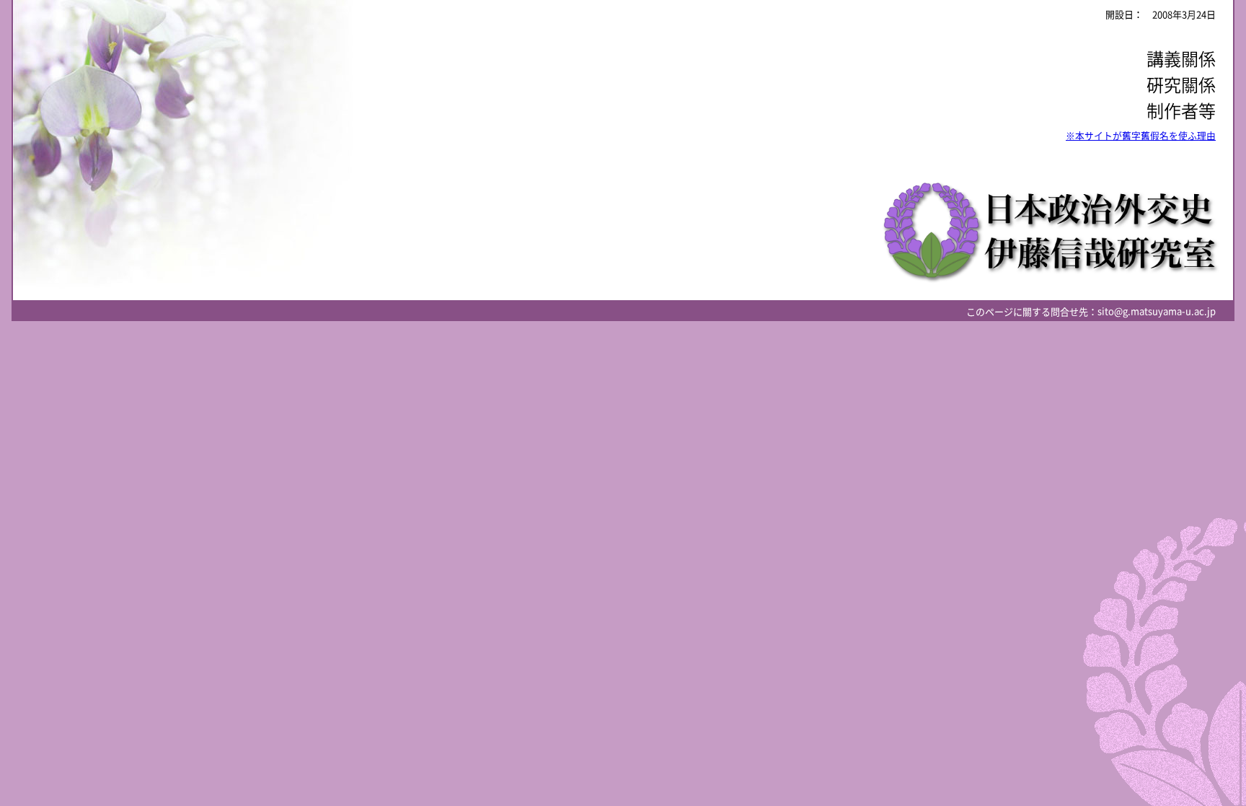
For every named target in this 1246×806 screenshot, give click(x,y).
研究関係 (1181, 85)
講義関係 (1181, 59)
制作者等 (1181, 111)
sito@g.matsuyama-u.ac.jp (1156, 311)
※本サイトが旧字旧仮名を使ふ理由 (1141, 136)
